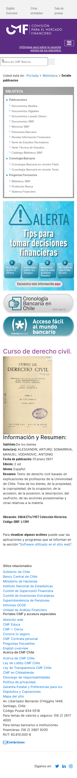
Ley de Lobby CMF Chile (21, 663)
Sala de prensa (59, 11)
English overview (15, 648)
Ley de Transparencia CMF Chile (27, 668)
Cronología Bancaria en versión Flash (35, 164)
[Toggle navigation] (69, 43)
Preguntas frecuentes (19, 643)
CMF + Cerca (13, 629)
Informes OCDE (14, 605)
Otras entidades (37, 11)
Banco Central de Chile (20, 576)
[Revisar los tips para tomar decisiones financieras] (38, 245)
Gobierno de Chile (16, 572)
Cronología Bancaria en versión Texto (35, 169)
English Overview (11, 11)
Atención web (13, 620)
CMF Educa (11, 624)
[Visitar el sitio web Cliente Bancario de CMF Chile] (38, 326)
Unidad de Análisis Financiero (25, 610)
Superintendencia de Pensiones (26, 600)
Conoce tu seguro (16, 634)
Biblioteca (50, 76)
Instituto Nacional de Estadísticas (28, 586)
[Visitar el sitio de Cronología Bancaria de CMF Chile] (38, 303)
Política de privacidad (19, 682)
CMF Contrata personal (20, 639)
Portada (32, 76)
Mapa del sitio (13, 696)
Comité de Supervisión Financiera (28, 591)
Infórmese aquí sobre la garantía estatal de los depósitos (40, 49)
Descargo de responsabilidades (26, 677)
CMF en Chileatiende (18, 672)
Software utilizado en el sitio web (45, 544)
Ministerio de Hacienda (20, 581)
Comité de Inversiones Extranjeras (28, 596)
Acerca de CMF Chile (19, 658)
